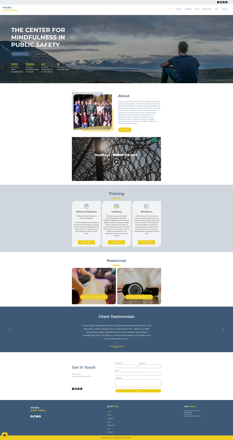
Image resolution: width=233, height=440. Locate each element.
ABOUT (109, 415)
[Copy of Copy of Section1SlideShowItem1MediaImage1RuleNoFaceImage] (118, 347)
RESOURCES (111, 425)
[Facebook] (218, 2)
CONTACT (110, 432)
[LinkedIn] (226, 2)
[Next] (223, 329)
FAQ (108, 429)
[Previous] (10, 329)
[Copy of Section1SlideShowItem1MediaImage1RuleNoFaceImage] (116, 347)
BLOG (109, 422)
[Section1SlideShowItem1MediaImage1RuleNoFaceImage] (114, 347)
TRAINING (110, 418)
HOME (109, 411)
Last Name (142, 363)
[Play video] (116, 162)
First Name (118, 363)
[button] (187, 9)
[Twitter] (224, 2)
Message (119, 378)
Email (117, 370)
